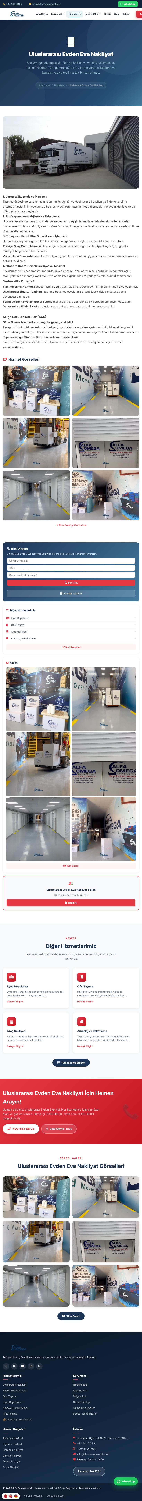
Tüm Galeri (72, 865)
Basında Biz (79, 1390)
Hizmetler (73, 14)
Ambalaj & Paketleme (15, 1407)
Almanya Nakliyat (13, 1438)
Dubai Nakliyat (11, 1467)
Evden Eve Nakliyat (14, 1390)
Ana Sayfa (42, 14)
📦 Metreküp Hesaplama (17, 1419)
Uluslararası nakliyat (54, 306)
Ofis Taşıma (9, 1396)
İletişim (126, 14)
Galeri (107, 14)
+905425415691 (87, 1448)
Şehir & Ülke (91, 14)
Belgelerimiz (80, 1396)
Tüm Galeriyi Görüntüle (72, 525)
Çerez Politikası (55, 1495)
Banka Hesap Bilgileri (85, 1413)
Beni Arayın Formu (61, 1128)
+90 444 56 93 (14, 4)
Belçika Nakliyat (12, 1455)
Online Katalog (81, 1402)
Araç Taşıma (10, 1413)
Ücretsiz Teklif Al (72, 593)
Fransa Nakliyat (12, 1461)
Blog (116, 14)
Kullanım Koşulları (33, 1495)
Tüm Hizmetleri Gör (73, 1062)
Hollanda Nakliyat (13, 1449)
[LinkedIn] (31, 1366)
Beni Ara (72, 582)
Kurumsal (56, 14)
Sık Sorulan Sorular (84, 1407)
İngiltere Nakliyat (12, 1444)
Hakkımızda (80, 1384)
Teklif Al (72, 902)
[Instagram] (14, 1366)
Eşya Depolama (12, 1402)
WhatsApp (129, 4)
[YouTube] (22, 1366)
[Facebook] (6, 1366)
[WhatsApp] (39, 1366)
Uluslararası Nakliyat (14, 1384)
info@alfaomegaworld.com (46, 4)
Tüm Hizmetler (72, 647)
